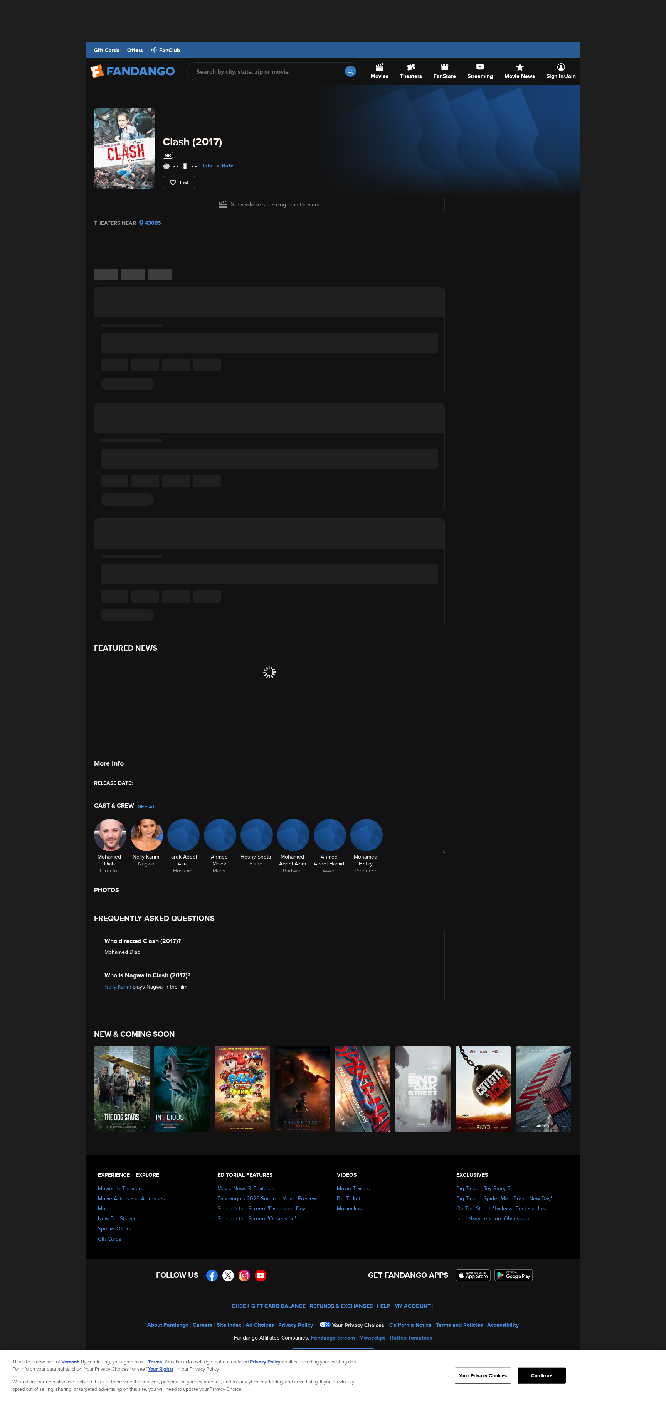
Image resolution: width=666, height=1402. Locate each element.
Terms (155, 1361)
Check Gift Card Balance (269, 1306)
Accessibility (503, 1325)
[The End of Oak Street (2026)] (423, 1089)
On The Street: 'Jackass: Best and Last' (502, 1208)
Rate (228, 165)
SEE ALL (148, 806)
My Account (412, 1306)
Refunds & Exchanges (341, 1306)
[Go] (350, 71)
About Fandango (167, 1325)
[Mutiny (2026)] (544, 1089)
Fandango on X (228, 1275)
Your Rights (160, 1369)
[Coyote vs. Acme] (484, 1089)
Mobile (106, 1208)
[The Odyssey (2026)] (303, 1089)
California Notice (410, 1325)
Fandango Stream (333, 1337)
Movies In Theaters (120, 1188)
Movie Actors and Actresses (131, 1198)
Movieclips (349, 1208)
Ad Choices (260, 1325)
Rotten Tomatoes (411, 1337)
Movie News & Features (245, 1188)
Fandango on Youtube (260, 1275)
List (184, 182)
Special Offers (114, 1228)
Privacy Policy (295, 1325)
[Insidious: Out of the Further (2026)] (182, 1089)
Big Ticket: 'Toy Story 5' (483, 1188)
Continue (541, 1375)
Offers (135, 50)
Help (383, 1306)
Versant (70, 1361)
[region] (333, 1376)
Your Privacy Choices (358, 1325)
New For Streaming (121, 1218)
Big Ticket (348, 1198)
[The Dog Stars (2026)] (122, 1089)
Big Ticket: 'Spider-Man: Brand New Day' (504, 1198)
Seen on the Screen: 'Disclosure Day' (261, 1208)
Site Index (229, 1325)
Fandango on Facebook (212, 1275)
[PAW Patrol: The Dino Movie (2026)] (243, 1089)
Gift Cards (106, 50)
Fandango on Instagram (244, 1275)
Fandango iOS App (473, 1275)
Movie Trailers (353, 1188)
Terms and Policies (459, 1325)
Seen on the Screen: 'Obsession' (256, 1218)
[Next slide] (444, 852)
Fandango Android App (513, 1275)
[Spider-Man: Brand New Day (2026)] (363, 1089)
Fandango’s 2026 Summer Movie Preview (267, 1198)
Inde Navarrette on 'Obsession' (493, 1218)
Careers (202, 1325)
